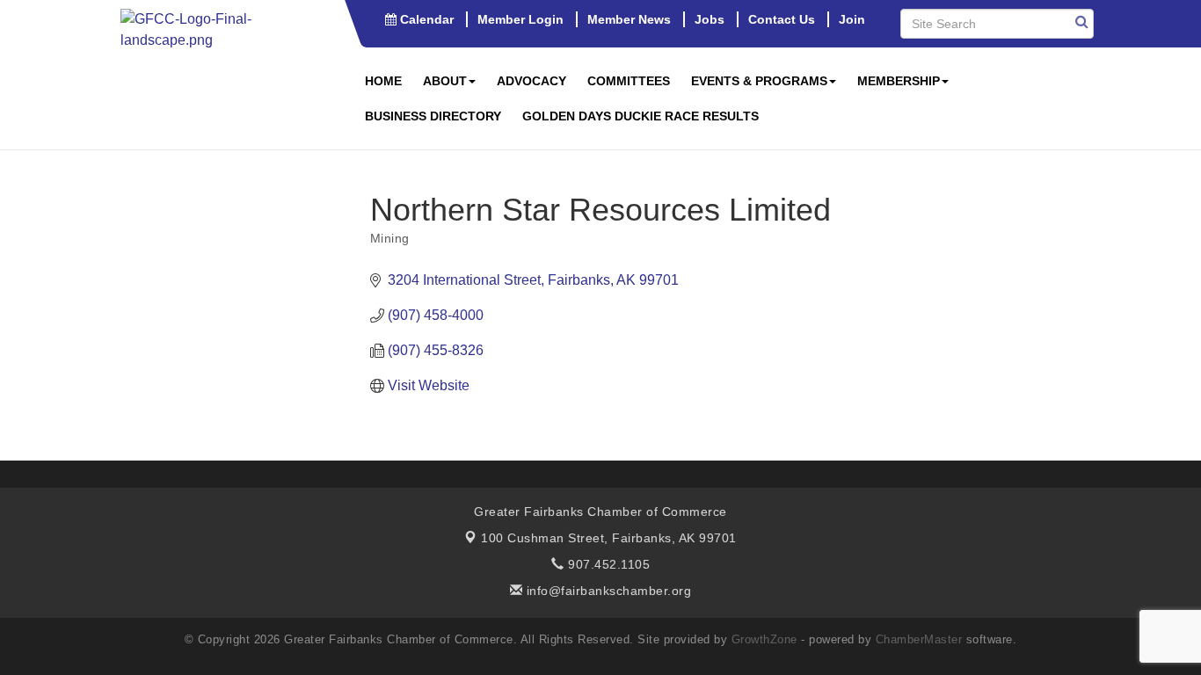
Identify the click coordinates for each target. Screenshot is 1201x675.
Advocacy (531, 81)
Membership (898, 81)
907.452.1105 (607, 564)
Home (383, 81)
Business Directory (433, 116)
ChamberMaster (919, 639)
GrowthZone (764, 639)
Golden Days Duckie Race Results (640, 116)
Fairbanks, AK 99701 (609, 538)
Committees (628, 81)
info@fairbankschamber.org (606, 591)
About (445, 81)
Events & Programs (759, 81)
